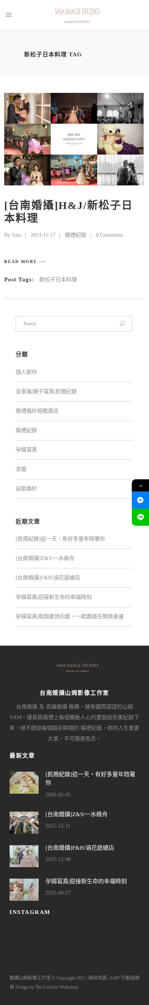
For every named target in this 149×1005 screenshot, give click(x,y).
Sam (16, 235)
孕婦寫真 (26, 450)
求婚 (21, 469)
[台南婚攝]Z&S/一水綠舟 (45, 558)
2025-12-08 (58, 859)
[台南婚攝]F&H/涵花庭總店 (48, 578)
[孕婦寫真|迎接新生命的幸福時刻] (24, 890)
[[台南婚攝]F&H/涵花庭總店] (24, 856)
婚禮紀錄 (75, 235)
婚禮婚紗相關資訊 (37, 411)
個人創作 (26, 372)
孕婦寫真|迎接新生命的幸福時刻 (54, 597)
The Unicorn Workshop (56, 987)
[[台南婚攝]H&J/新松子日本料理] (74, 139)
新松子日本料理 (58, 279)
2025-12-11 (57, 826)
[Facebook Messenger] (140, 500)
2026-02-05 (58, 795)
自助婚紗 (26, 488)
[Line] (140, 517)
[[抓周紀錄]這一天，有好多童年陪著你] (24, 783)
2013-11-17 (43, 235)
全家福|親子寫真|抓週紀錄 (46, 391)
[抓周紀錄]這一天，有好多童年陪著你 (60, 539)
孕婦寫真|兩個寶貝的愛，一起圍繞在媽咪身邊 (70, 616)
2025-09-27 (58, 893)
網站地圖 (97, 978)
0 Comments (109, 235)
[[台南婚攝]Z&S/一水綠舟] (24, 823)
